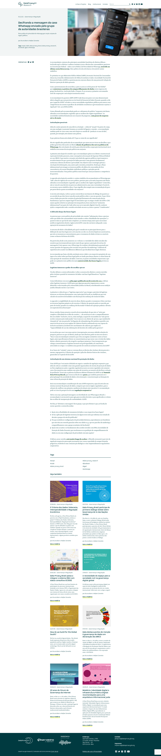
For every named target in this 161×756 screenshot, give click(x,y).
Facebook (132, 4)
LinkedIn (139, 4)
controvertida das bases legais (89, 261)
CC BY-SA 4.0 (54, 751)
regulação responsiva (83, 390)
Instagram (137, 4)
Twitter (135, 4)
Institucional (97, 4)
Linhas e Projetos (80, 4)
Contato (105, 4)
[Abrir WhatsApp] (156, 751)
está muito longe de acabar (76, 439)
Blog (89, 4)
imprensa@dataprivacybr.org (125, 745)
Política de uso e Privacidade (92, 751)
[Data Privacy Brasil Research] (27, 4)
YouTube (142, 4)
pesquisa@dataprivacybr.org (124, 739)
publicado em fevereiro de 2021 (86, 281)
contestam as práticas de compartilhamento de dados (73, 89)
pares (85, 375)
